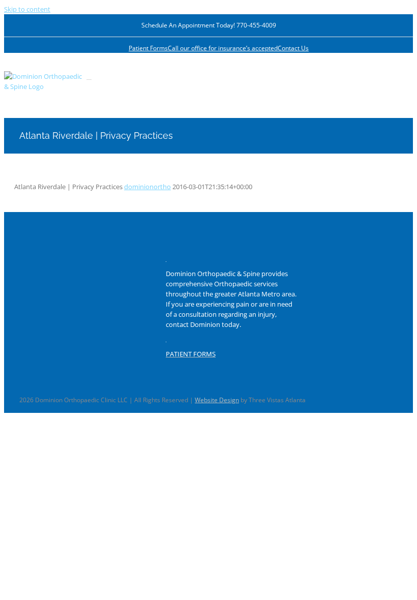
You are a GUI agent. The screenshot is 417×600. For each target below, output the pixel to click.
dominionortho (147, 186)
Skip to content (27, 9)
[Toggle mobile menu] (89, 76)
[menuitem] (148, 48)
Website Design (217, 400)
